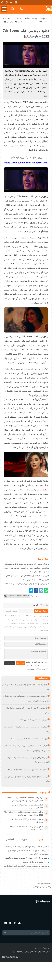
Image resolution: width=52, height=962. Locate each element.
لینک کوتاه (33, 596)
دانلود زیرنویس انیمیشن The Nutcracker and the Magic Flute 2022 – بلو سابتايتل (23, 814)
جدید (40, 839)
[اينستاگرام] (6, 2)
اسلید (45, 490)
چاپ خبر (10, 22)
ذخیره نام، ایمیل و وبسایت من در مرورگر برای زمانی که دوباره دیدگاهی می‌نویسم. (37, 665)
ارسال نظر (20, 663)
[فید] (15, 2)
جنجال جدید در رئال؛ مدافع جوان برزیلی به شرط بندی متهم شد (26, 564)
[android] (19, 923)
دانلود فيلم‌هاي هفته (44, 883)
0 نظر (20, 22)
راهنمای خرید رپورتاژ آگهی (42, 887)
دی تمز (37, 948)
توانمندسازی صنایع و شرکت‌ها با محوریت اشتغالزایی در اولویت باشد (27, 806)
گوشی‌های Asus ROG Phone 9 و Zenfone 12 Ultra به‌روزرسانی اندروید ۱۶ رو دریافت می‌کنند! (25, 799)
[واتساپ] (46, 590)
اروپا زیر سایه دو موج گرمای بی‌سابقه (35, 579)
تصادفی (10, 839)
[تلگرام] (2, 2)
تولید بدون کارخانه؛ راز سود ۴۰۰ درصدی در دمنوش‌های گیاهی (27, 575)
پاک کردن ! (9, 663)
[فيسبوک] (36, 590)
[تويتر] (11, 2)
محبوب (24, 839)
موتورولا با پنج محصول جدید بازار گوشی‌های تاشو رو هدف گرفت (26, 583)
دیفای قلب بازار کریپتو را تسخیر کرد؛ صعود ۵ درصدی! (27, 769)
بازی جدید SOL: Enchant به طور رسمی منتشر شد (28, 738)
